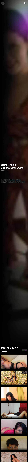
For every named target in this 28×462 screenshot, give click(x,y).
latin (23, 182)
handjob (18, 182)
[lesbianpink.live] (3, 3)
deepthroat (11, 182)
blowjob (19, 179)
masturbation (11, 179)
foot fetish (4, 182)
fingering (4, 179)
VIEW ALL (24, 350)
